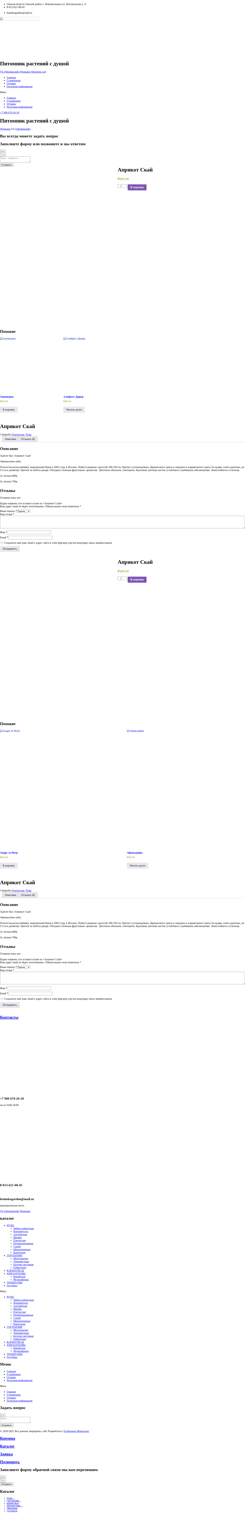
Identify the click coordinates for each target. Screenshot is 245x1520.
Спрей (17, 1246)
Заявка (6, 1454)
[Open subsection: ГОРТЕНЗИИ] (20, 1501)
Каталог (7, 1446)
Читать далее (74, 409)
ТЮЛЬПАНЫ (14, 1282)
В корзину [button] (9, 409)
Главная (11, 77)
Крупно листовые (23, 1264)
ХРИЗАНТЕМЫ (16, 1273)
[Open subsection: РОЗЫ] (13, 1499)
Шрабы (17, 1237)
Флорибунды (20, 1231)
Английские (20, 1234)
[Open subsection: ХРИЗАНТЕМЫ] (21, 1506)
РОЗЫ (10, 1225)
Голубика (12, 1285)
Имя (3, 532)
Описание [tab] (10, 439)
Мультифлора (21, 1279)
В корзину (137, 187)
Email (4, 537)
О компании (14, 80)
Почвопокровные (23, 1243)
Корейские (19, 1276)
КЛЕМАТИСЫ (15, 1270)
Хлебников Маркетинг (76, 1431)
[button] (122, 92)
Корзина (7, 1438)
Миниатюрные (21, 1249)
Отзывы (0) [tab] (28, 439)
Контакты (9, 1017)
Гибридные (19, 1267)
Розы (28, 434)
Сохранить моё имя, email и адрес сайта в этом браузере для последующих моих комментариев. (58, 542)
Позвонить (10, 1462)
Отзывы (11, 83)
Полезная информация (19, 86)
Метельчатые (20, 1258)
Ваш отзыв (7, 514)
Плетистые (18, 434)
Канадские (19, 1252)
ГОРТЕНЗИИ (14, 1255)
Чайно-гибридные (23, 1228)
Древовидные (21, 1261)
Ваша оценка (8, 511)
